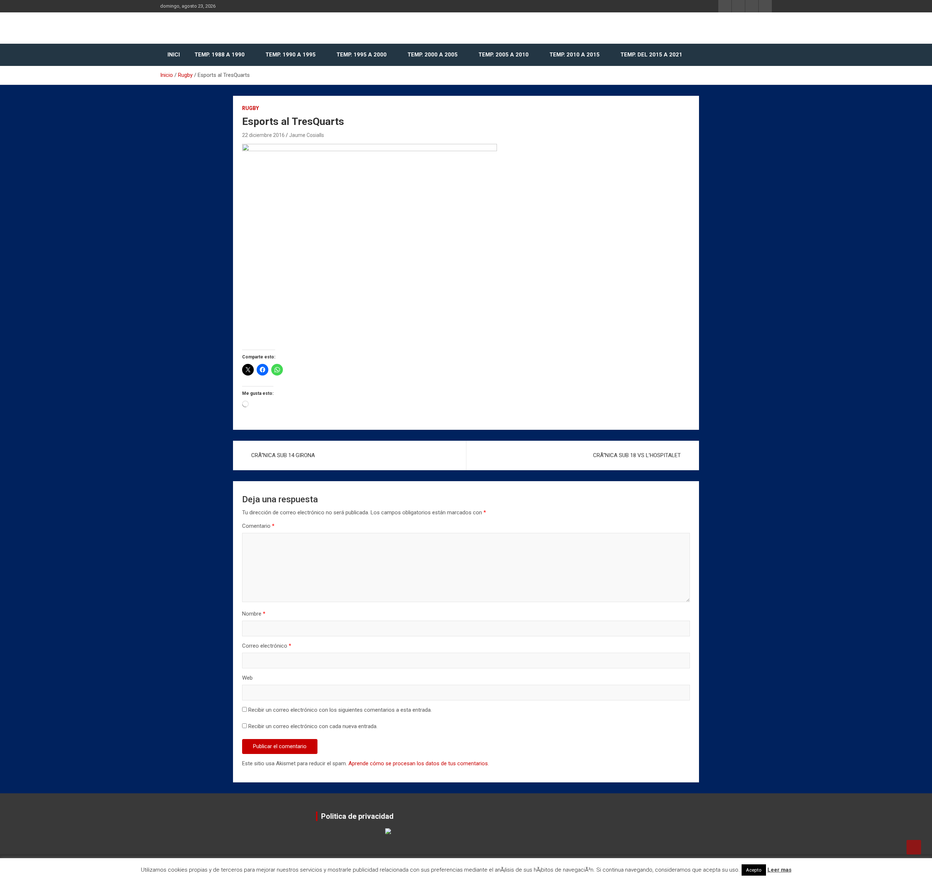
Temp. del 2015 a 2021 (651, 54)
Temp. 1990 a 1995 (290, 54)
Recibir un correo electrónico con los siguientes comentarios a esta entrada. (340, 710)
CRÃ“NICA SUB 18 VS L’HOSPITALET (637, 455)
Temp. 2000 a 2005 (432, 54)
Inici (173, 54)
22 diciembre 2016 (263, 135)
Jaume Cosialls (306, 135)
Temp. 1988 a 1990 (219, 54)
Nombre (253, 613)
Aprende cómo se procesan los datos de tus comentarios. (418, 763)
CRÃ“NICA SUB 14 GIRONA (283, 455)
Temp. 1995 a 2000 (361, 54)
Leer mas (779, 870)
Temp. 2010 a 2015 (574, 54)
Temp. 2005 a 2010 (503, 54)
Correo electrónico (266, 646)
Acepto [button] (754, 870)
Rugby (250, 108)
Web (247, 678)
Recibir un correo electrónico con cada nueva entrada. (313, 726)
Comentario (258, 526)
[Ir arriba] (914, 847)
